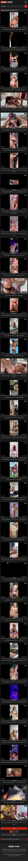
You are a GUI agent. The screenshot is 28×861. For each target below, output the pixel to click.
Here (7, 2)
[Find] (25, 6)
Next (14, 834)
